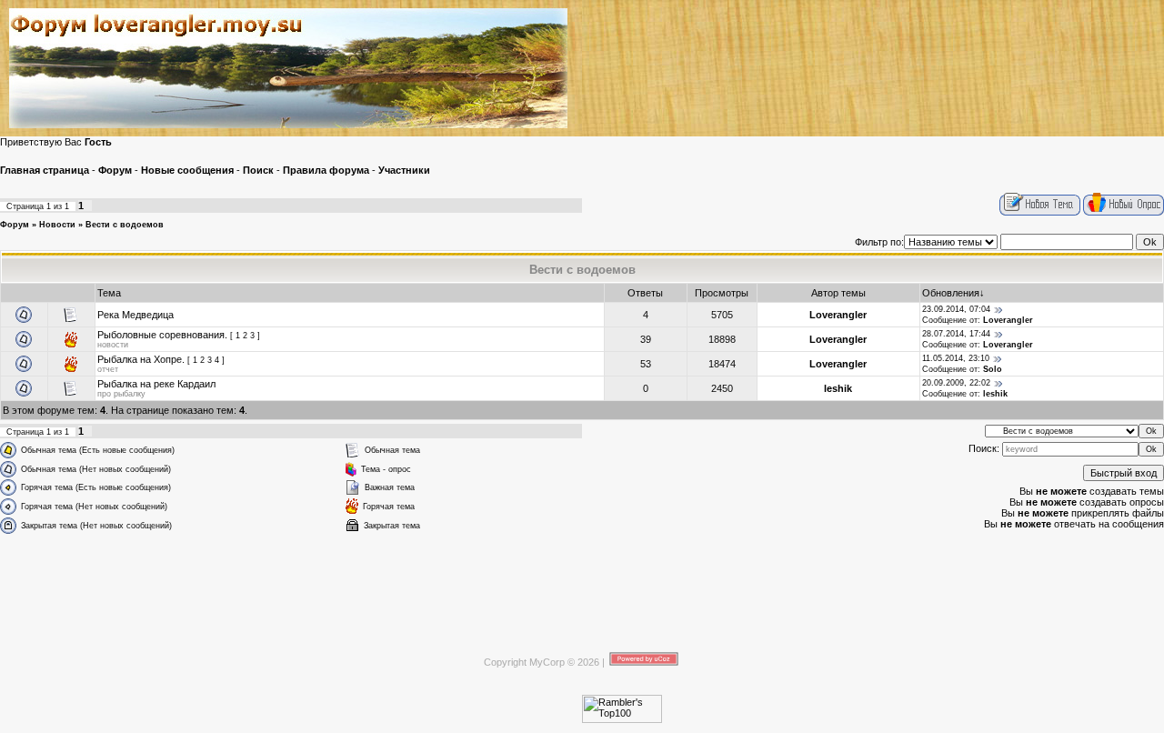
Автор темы (838, 292)
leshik (838, 388)
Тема (109, 292)
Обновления (950, 292)
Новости (57, 224)
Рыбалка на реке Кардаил (156, 383)
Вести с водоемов (124, 224)
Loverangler (838, 314)
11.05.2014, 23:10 (955, 358)
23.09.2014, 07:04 (956, 309)
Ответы (645, 292)
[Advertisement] (582, 584)
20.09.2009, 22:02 (956, 382)
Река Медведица (135, 314)
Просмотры (721, 292)
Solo (992, 369)
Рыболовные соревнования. (162, 334)
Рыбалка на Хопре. (141, 359)
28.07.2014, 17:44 (956, 333)
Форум (14, 224)
